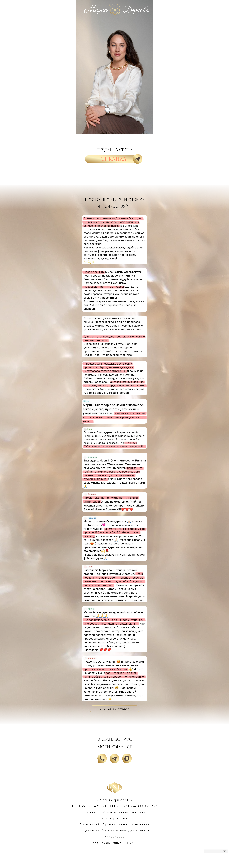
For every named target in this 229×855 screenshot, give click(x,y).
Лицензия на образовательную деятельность (114, 830)
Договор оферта (114, 818)
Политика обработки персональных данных (114, 812)
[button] (114, 709)
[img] (137, 159)
